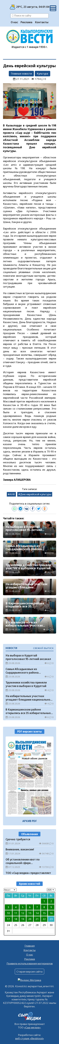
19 (22, 919)
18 (15, 919)
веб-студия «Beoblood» (29, 1038)
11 (15, 913)
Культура (42, 73)
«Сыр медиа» (32, 1027)
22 (44, 919)
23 (51, 919)
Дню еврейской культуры (35, 494)
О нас (14, 22)
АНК (12, 494)
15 (44, 913)
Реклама (26, 22)
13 (29, 913)
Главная (30, 945)
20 (29, 919)
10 (8, 913)
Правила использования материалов (30, 963)
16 (51, 913)
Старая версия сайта (29, 971)
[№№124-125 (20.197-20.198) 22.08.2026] (30, 776)
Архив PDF (29, 821)
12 (22, 913)
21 (37, 919)
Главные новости (21, 73)
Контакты (41, 22)
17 (8, 919)
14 (37, 913)
